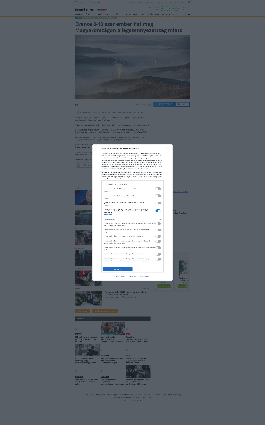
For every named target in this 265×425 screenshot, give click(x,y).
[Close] (168, 149)
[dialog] (132, 212)
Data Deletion (120, 276)
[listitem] (132, 184)
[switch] (158, 188)
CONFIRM (117, 269)
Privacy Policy (144, 276)
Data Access (132, 276)
